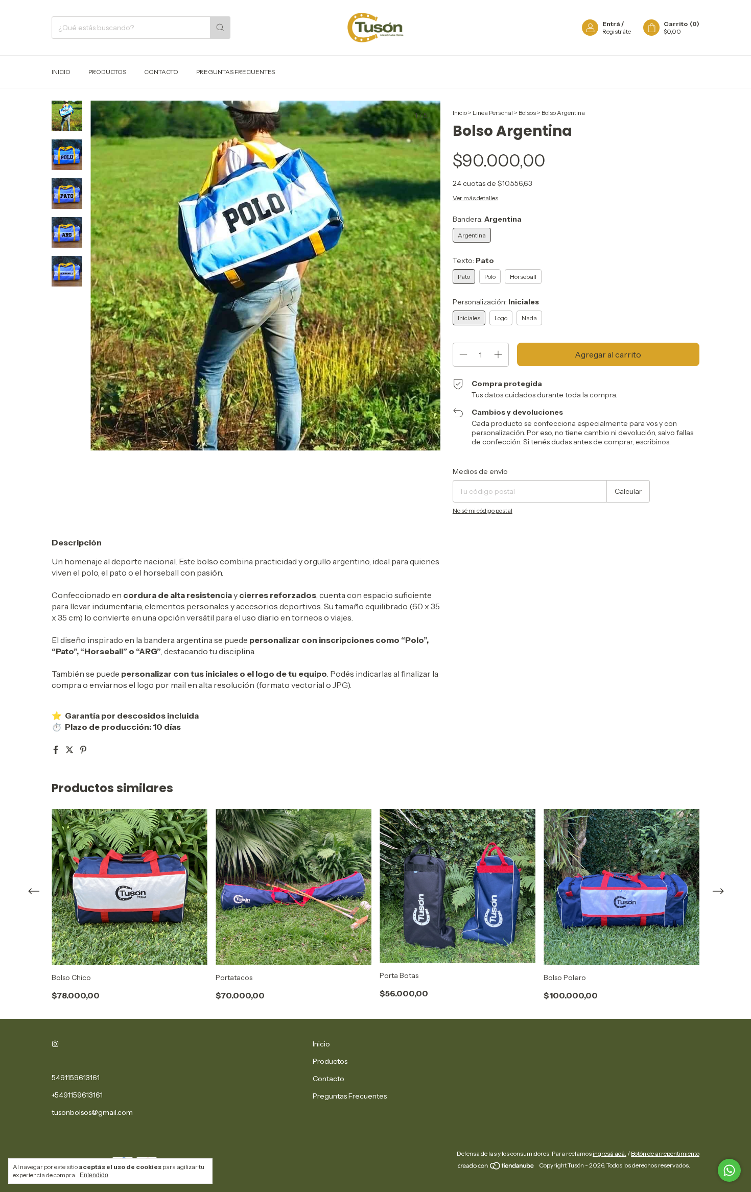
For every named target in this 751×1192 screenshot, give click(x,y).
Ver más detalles (475, 198)
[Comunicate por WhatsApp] (729, 1170)
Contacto (161, 72)
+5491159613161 (77, 1095)
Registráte (616, 31)
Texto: (473, 260)
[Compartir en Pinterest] (83, 750)
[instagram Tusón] (55, 1043)
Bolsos (527, 112)
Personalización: (496, 301)
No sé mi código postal (482, 510)
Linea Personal (493, 112)
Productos (107, 72)
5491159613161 (76, 1077)
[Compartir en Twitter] (70, 750)
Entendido (94, 1175)
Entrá (611, 24)
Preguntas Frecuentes (235, 72)
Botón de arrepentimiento (665, 1153)
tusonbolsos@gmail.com (92, 1112)
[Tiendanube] (496, 1168)
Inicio (61, 72)
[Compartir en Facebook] (56, 750)
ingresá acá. (609, 1153)
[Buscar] (220, 27)
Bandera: (487, 219)
